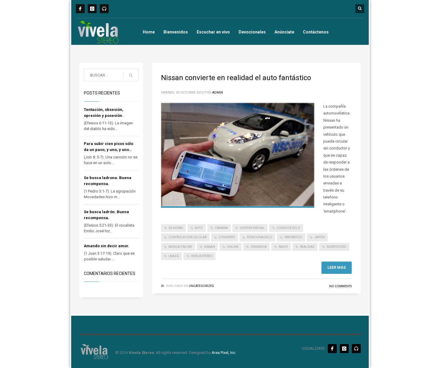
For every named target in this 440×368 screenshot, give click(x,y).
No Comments (340, 286)
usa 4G (174, 256)
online (233, 246)
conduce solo (288, 228)
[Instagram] (92, 8)
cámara (221, 228)
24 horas (176, 228)
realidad (307, 246)
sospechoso (336, 246)
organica (259, 246)
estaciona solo (259, 237)
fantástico (293, 237)
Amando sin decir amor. (106, 246)
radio (283, 246)
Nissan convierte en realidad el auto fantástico (236, 78)
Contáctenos (316, 32)
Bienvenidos (175, 32)
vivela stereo (202, 256)
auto (199, 228)
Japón (319, 237)
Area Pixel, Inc (223, 352)
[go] (131, 75)
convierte (227, 237)
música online (180, 246)
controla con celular (188, 237)
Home (149, 32)
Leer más (336, 267)
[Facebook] (80, 8)
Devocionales (252, 32)
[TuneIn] (104, 8)
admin (217, 92)
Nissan (209, 246)
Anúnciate (284, 32)
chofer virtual (252, 228)
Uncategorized (201, 286)
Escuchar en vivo (213, 32)
